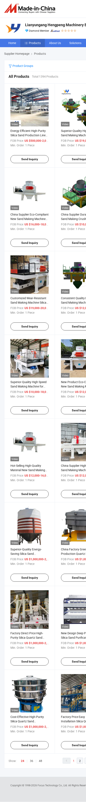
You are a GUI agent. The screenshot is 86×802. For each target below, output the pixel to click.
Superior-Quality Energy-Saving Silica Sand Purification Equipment (26, 553)
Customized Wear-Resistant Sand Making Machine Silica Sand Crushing (28, 302)
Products (35, 43)
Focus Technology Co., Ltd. (53, 785)
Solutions (75, 43)
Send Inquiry (29, 159)
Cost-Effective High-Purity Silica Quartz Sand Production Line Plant (27, 721)
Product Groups (22, 66)
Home (12, 43)
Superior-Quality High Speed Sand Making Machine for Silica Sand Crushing (28, 386)
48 (40, 761)
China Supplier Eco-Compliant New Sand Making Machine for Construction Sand (29, 218)
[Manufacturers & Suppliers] (30, 8)
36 (31, 761)
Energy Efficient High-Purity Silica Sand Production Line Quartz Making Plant (28, 135)
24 (22, 761)
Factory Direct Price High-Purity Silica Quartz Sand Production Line (26, 637)
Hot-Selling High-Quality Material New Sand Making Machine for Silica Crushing (28, 470)
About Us (55, 43)
